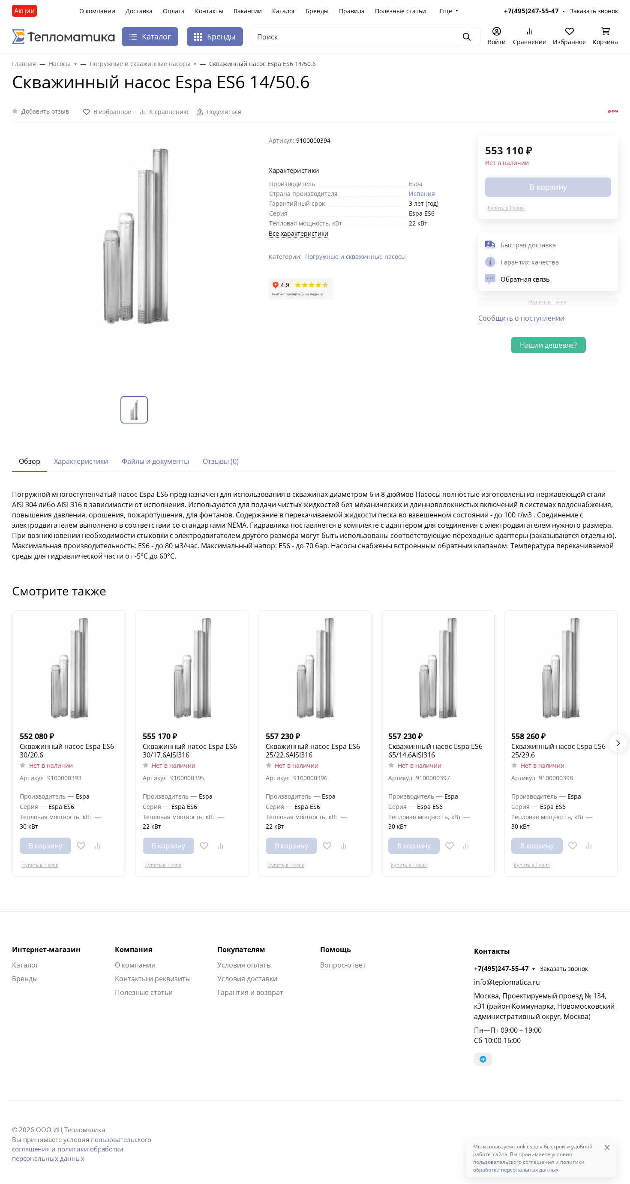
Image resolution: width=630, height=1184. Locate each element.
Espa (416, 184)
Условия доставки (247, 978)
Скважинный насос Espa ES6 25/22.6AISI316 (313, 750)
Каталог (283, 11)
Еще (446, 11)
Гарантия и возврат (250, 992)
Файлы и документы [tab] (155, 461)
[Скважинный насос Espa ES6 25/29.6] (560, 667)
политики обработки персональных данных (529, 1165)
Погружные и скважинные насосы (355, 256)
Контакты (209, 11)
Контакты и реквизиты (153, 978)
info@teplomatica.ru (507, 982)
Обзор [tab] (29, 461)
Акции (24, 10)
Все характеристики (298, 233)
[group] (135, 259)
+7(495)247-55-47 (501, 968)
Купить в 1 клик (506, 207)
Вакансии (248, 11)
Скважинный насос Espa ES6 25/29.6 (558, 750)
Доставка (139, 11)
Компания (133, 949)
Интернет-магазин (46, 949)
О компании (97, 11)
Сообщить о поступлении (521, 318)
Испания (422, 193)
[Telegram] (483, 1059)
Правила (352, 11)
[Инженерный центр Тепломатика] (63, 36)
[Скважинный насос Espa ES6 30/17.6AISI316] (192, 667)
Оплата (174, 11)
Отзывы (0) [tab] (221, 461)
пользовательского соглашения (513, 1162)
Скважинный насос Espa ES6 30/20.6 (67, 750)
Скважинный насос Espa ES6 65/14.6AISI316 (435, 750)
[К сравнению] (97, 846)
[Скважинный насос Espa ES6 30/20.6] (69, 667)
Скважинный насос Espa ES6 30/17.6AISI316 (190, 750)
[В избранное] (81, 846)
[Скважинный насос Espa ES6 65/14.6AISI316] (437, 667)
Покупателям (241, 949)
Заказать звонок (564, 969)
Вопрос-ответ (343, 965)
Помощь (335, 949)
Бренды (317, 11)
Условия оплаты (244, 965)
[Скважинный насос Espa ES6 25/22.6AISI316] (315, 667)
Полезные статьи (400, 11)
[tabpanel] (315, 525)
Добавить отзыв (45, 111)
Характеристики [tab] (81, 461)
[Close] (607, 1147)
